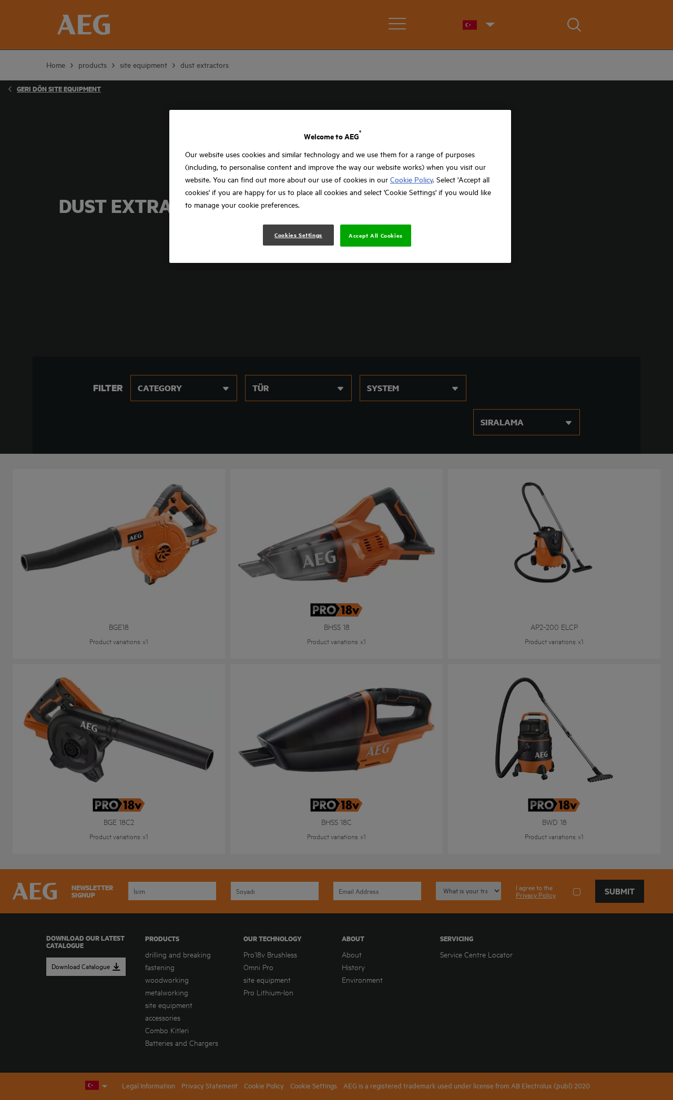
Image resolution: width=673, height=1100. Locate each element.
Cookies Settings (298, 235)
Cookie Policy (411, 179)
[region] (340, 186)
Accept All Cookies (376, 235)
